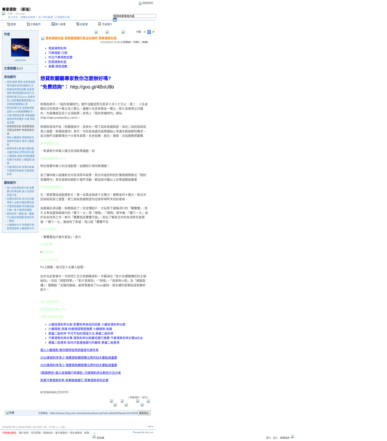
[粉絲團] (94, 436)
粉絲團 (100, 438)
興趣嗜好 (134, 397)
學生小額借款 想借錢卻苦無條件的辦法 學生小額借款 (20, 141)
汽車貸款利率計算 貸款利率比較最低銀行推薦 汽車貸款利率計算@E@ (95, 338)
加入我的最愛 (45, 17)
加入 (275, 438)
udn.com (149, 432)
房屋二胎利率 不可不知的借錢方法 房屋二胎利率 (80, 333)
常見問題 (36, 433)
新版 (25, 9)
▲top (150, 426)
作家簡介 (107, 24)
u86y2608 (20, 60)
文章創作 (35, 24)
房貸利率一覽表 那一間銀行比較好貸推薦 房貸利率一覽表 (20, 217)
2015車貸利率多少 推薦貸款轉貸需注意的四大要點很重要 (78, 357)
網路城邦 (148, 2)
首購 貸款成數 (57, 66)
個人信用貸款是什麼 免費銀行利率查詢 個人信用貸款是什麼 (20, 191)
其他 (144, 397)
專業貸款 (9, 9)
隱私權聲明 (76, 433)
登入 (268, 438)
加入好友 (13, 17)
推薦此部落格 (28, 17)
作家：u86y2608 (16, 13)
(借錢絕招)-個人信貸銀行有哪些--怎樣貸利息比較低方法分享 (80, 372)
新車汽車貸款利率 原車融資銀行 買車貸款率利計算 (74, 380)
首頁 (13, 24)
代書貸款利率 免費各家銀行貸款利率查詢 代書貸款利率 (20, 171)
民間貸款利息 (57, 62)
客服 (86, 433)
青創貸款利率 (57, 48)
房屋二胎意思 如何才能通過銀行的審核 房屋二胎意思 (84, 342)
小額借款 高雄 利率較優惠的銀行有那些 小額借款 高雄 (21, 160)
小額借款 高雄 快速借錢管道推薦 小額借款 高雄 (80, 329)
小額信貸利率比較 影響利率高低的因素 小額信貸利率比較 (87, 324)
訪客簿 (84, 24)
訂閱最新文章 (62, 17)
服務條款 (48, 433)
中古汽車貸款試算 (60, 57)
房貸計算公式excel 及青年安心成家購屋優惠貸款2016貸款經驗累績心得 (21, 101)
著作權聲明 (61, 433)
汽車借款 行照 (57, 53)
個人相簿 (60, 24)
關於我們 (24, 433)
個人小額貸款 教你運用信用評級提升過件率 (69, 350)
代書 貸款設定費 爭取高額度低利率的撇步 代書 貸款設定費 (21, 119)
